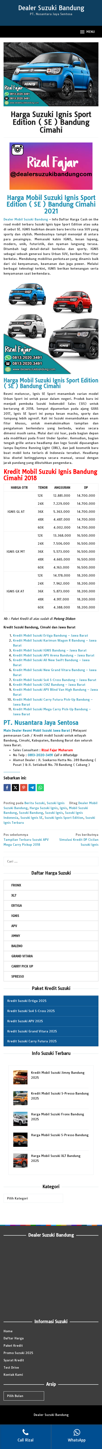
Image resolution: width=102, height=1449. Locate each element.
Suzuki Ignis (56, 803)
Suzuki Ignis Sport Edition (64, 817)
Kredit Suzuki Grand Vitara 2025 (32, 1031)
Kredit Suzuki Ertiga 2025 (26, 1001)
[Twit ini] (15, 787)
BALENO (17, 946)
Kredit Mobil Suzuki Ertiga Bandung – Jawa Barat (50, 635)
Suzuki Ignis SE (31, 817)
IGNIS (15, 916)
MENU (90, 32)
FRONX (16, 885)
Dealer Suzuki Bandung (51, 8)
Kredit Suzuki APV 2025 (25, 1021)
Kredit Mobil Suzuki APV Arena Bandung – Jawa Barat (53, 655)
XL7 (13, 895)
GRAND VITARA (22, 956)
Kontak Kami (13, 1374)
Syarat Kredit (14, 1360)
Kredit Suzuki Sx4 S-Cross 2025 (31, 1011)
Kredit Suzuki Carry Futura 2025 (32, 1041)
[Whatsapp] (40, 787)
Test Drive (11, 1367)
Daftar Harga (14, 1338)
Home (8, 1331)
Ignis (63, 808)
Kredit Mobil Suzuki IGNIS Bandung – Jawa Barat (50, 650)
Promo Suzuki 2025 (18, 1353)
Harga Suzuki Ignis (44, 808)
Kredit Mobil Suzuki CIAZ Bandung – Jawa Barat (49, 684)
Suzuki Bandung (31, 813)
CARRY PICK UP (22, 966)
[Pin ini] (23, 787)
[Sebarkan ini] (7, 787)
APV (14, 926)
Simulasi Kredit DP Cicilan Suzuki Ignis (78, 839)
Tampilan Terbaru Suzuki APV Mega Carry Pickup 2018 (26, 839)
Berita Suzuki (34, 803)
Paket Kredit (13, 1345)
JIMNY (15, 936)
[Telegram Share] (32, 787)
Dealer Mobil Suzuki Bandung (26, 219)
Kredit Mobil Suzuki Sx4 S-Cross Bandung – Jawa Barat (54, 680)
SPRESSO (17, 976)
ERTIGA (16, 905)
